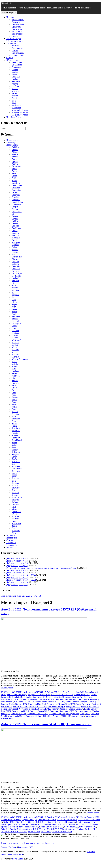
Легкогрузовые (18, 53)
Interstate (15, 290)
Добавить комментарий (61, 831)
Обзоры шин (12, 60)
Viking (14, 509)
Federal (15, 249)
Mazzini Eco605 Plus (38, 706)
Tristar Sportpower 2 (69, 829)
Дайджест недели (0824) (17, 561)
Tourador (15, 488)
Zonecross (16, 531)
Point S (15, 411)
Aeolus (15, 149)
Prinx (14, 421)
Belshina (15, 178)
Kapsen (15, 304)
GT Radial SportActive (48, 822)
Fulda (14, 254)
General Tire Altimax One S (42, 699)
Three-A (15, 478)
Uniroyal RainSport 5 (75, 713)
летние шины (78, 716)
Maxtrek (15, 350)
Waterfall (15, 516)
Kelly (14, 307)
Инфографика (18, 19)
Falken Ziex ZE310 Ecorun (59, 697)
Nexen (14, 93)
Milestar (15, 364)
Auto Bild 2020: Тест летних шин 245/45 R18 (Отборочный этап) (46, 724)
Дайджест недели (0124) (17, 577)
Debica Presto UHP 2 (47, 819)
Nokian (15, 96)
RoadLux (16, 430)
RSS (31, 847)
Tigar (14, 100)
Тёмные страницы (14, 41)
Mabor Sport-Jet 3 (21, 824)
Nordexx (15, 383)
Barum (14, 176)
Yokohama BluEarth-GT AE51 (38, 716)
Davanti (15, 216)
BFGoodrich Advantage (17, 694)
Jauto (14, 297)
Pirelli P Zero (17, 827)
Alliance (15, 152)
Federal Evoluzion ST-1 (67, 819)
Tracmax (15, 492)
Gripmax (15, 271)
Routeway (16, 438)
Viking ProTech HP (87, 829)
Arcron (15, 164)
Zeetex (14, 526)
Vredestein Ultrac (17, 716)
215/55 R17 (41, 692)
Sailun (14, 445)
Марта (23, 692)
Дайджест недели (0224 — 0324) (21, 575)
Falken (14, 74)
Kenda (14, 309)
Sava (14, 447)
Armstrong (16, 166)
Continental (16, 67)
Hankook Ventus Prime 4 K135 (46, 702)
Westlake (15, 519)
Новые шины (18, 24)
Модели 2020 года (20, 112)
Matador (15, 342)
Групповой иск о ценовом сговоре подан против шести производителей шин (41, 568)
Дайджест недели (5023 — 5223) (21, 580)
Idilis (14, 285)
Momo (14, 366)
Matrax (15, 345)
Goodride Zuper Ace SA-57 (66, 699)
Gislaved (15, 259)
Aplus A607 (52, 692)
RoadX (15, 433)
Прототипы (17, 29)
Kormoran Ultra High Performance (42, 704)
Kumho (15, 84)
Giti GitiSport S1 (30, 822)
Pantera (15, 397)
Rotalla (15, 435)
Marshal (15, 338)
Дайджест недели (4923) (17, 582)
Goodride (16, 266)
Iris (13, 292)
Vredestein (16, 105)
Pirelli (14, 98)
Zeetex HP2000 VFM (62, 716)
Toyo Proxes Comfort (17, 713)
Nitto (14, 378)
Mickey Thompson (20, 359)
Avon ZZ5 (75, 817)
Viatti (14, 507)
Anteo (14, 159)
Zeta (13, 528)
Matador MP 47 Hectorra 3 (55, 824)
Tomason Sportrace (83, 711)
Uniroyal (15, 504)
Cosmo (15, 209)
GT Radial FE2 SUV (23, 702)
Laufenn (15, 86)
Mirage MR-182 (73, 706)
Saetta (14, 442)
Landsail (15, 321)
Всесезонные (18, 48)
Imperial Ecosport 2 (81, 702)
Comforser (16, 197)
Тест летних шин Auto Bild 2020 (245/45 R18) (21, 596)
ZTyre (14, 533)
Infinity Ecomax (83, 822)
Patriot (14, 400)
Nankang (15, 371)
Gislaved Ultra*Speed (12, 822)
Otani (14, 392)
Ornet (14, 390)
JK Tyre (15, 302)
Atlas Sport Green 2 (66, 692)
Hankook (16, 79)
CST (14, 214)
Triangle (15, 500)
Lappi (14, 326)
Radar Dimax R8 (31, 827)
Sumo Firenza (17, 469)
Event (14, 240)
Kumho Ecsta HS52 (66, 704)
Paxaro (15, 402)
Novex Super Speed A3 (29, 709)
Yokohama (16, 108)
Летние (15, 50)
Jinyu (14, 299)
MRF (14, 369)
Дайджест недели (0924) (17, 558)
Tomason (15, 483)
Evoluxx (15, 245)
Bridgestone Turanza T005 (39, 694)
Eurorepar (16, 238)
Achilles (15, 147)
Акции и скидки (13, 38)
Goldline (15, 264)
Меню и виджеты (9, 12)
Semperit (15, 454)
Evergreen (16, 242)
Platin (14, 409)
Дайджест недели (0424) (17, 573)
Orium (14, 388)
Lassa (14, 328)
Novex (14, 385)
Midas (14, 361)
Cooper (15, 69)
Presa (14, 416)
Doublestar (16, 228)
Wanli (14, 514)
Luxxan (15, 335)
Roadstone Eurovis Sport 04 (71, 709)
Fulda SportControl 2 (20, 699)
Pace (14, 395)
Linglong (15, 333)
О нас (3, 843)
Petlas (14, 404)
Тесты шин (17, 31)
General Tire (17, 257)
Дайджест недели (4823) (17, 584)
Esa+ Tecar (16, 235)
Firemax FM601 (79, 697)
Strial (14, 464)
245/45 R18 (41, 817)
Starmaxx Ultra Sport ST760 (62, 711)
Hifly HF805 (66, 702)
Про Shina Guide (13, 117)
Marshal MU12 (36, 824)
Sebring (15, 450)
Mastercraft (16, 340)
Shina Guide (6, 3)
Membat (15, 354)
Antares (15, 157)
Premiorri (16, 414)
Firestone (15, 252)
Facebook (12, 847)
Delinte (15, 223)
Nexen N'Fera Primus (90, 706)
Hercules (15, 280)
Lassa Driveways (83, 704)
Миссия (40, 843)
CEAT (14, 192)
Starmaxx (16, 461)
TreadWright (17, 497)
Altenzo (15, 154)
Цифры (15, 36)
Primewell (16, 419)
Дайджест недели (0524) (17, 570)
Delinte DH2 (19, 697)
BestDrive (16, 183)
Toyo (14, 103)
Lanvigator (16, 323)
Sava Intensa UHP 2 (20, 711)
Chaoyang (16, 195)
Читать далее (7, 688)
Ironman (15, 295)
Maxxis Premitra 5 (20, 706)
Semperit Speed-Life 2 (28, 829)
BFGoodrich (17, 62)
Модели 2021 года (20, 110)
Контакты (49, 843)
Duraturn (15, 233)
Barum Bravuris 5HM (89, 817)
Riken (14, 426)
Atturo (14, 169)
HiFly (14, 283)
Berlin (14, 180)
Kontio (15, 314)
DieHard (15, 226)
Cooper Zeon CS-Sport (11, 819)
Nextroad (16, 376)
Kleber (14, 311)
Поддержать (29, 843)
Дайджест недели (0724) (17, 563)
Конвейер (16, 22)
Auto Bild (80, 692)
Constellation (17, 202)
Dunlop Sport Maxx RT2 (36, 697)
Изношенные (18, 55)
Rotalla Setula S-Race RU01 (51, 827)
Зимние (15, 46)
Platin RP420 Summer (49, 709)
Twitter (4, 847)
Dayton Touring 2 (29, 819)
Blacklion (16, 188)
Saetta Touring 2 (71, 827)
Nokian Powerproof (9, 709)
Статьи (9, 57)
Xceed (14, 521)
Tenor (14, 476)
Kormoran (16, 81)
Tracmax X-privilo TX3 (37, 713)
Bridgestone (17, 65)
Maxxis (15, 88)
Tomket (15, 485)
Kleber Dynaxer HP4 (18, 704)
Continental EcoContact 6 (62, 694)
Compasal (16, 199)
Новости (10, 17)
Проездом (16, 27)
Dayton (15, 219)
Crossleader (17, 211)
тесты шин (90, 716)
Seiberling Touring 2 (9, 829)
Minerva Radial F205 (77, 824)
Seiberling (16, 452)
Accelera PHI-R (53, 817)
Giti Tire (15, 261)
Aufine (15, 171)
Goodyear (16, 77)
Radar (14, 423)
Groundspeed (17, 273)
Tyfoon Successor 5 (57, 713)
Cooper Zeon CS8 (82, 694)
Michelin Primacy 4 (56, 706)
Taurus (14, 473)
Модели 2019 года (20, 115)
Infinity (15, 288)
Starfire (15, 459)
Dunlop (15, 72)
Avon (14, 173)
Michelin (15, 91)
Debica (15, 221)
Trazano (15, 495)
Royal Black (17, 440)
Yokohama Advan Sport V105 (14, 831)
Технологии (17, 34)
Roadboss (16, 428)
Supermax (16, 471)
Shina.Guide (17, 859)
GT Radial (16, 276)
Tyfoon (15, 502)
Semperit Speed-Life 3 (39, 711)
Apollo (15, 161)
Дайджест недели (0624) (17, 565)
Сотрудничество (15, 843)
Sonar (14, 457)
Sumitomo (16, 466)
